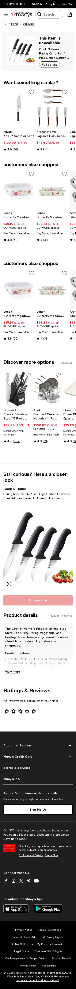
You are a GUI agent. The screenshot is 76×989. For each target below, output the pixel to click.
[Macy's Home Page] (21, 14)
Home (14, 23)
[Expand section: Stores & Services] (38, 767)
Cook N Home (49, 49)
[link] (19, 140)
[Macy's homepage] (5, 23)
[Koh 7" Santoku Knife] (19, 108)
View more (12, 671)
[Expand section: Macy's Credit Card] (38, 756)
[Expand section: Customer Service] (38, 745)
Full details (49, 64)
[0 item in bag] (70, 14)
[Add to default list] (31, 92)
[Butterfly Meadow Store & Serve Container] (19, 190)
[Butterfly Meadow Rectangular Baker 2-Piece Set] (52, 190)
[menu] (5, 14)
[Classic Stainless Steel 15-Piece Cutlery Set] (17, 389)
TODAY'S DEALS (14, 4)
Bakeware (29, 23)
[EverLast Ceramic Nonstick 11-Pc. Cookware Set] (47, 389)
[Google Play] (48, 908)
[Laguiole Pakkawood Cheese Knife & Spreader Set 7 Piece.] (52, 108)
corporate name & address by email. (37, 980)
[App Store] (16, 908)
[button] (38, 547)
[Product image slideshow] (38, 547)
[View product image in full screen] (9, 584)
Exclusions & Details (31, 855)
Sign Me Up (38, 809)
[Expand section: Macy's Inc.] (38, 778)
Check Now (51, 855)
